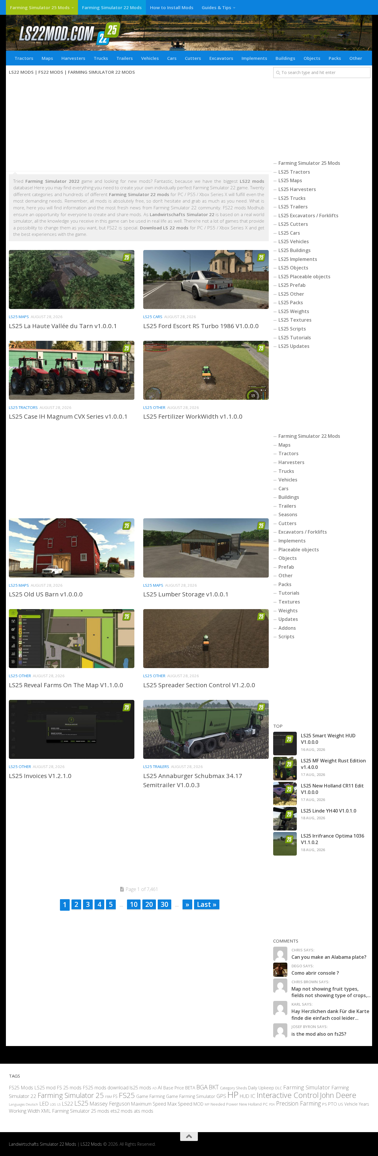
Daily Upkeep (261, 1087)
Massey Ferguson (109, 1103)
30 (164, 904)
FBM (108, 1096)
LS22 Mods (91, 1144)
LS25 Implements (297, 259)
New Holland (250, 1104)
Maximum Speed (148, 1104)
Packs (335, 58)
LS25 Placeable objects (304, 276)
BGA (202, 1087)
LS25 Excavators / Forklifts (308, 215)
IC (252, 1096)
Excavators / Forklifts (302, 532)
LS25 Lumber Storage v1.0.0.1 (186, 594)
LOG (53, 1104)
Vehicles (150, 58)
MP (207, 1104)
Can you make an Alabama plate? (328, 957)
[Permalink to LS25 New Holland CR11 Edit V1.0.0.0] (285, 793)
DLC (278, 1087)
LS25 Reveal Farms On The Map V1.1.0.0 (66, 685)
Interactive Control (288, 1095)
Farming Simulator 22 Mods (112, 7)
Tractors (23, 58)
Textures (289, 601)
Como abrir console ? (315, 973)
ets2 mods (121, 1111)
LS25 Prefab (292, 285)
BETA (190, 1087)
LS (59, 1104)
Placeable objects (298, 549)
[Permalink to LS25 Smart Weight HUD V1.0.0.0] (285, 743)
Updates (288, 619)
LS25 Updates (293, 346)
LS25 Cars (152, 316)
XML (46, 1110)
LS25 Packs (290, 302)
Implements (254, 58)
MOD (198, 1104)
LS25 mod (45, 1087)
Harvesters (73, 58)
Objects (312, 58)
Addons (287, 628)
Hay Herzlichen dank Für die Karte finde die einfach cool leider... (330, 1014)
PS (324, 1104)
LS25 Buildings (294, 250)
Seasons (287, 514)
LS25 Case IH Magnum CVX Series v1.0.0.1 (68, 416)
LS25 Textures (295, 320)
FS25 (127, 1095)
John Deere (338, 1095)
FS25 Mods (21, 1087)
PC (265, 1104)
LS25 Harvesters (297, 189)
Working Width (24, 1110)
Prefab (286, 567)
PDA (272, 1104)
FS (115, 1096)
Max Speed (179, 1103)
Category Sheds (233, 1087)
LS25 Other (154, 407)
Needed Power (224, 1104)
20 (149, 904)
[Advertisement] (139, 124)
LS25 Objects (293, 267)
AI (160, 1087)
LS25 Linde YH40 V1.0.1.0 (328, 811)
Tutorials (288, 593)
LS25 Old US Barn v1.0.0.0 (46, 594)
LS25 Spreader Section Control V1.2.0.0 (199, 685)
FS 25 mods (69, 1087)
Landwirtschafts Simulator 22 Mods (42, 1144)
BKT (214, 1087)
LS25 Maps (19, 316)
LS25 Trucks (292, 198)
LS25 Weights (293, 311)
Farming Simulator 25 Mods (40, 7)
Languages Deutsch (23, 1104)
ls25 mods (140, 1087)
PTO (332, 1104)
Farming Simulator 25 (71, 1095)
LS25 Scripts (292, 328)
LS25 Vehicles (293, 241)
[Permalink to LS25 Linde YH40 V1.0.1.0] (285, 819)
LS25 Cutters (293, 224)
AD (154, 1088)
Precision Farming (298, 1103)
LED (44, 1103)
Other (355, 58)
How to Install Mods (171, 7)
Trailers (124, 58)
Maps (47, 58)
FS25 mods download (105, 1087)
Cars (172, 58)
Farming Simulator (306, 1087)
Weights (288, 610)
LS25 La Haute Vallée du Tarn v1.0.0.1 (63, 326)
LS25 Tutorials (294, 337)
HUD (244, 1096)
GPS (221, 1095)
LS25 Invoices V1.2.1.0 (40, 776)
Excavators (221, 58)
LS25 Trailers (156, 766)
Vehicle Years (356, 1104)
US (340, 1104)
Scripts (286, 636)
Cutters (193, 58)
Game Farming (150, 1096)
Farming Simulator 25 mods (80, 1111)
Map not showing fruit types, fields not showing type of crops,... (331, 992)
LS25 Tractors (23, 407)
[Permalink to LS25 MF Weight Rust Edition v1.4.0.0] (285, 768)
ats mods (143, 1111)
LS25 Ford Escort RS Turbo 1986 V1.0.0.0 (201, 326)
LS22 (67, 1103)
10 (134, 904)
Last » (206, 904)
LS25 (81, 1103)
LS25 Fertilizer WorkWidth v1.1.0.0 (192, 416)
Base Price (173, 1087)
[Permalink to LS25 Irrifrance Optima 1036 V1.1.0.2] (285, 844)
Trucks (101, 58)
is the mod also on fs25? (318, 1034)
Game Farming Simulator (190, 1096)
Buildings (285, 58)
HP (233, 1095)
